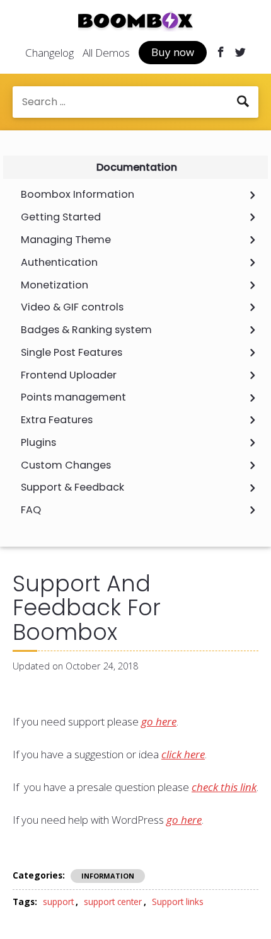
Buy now (172, 52)
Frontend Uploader (69, 375)
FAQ (31, 510)
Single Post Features (71, 353)
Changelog (49, 52)
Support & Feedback (72, 487)
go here (158, 721)
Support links (178, 902)
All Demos (106, 52)
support (58, 902)
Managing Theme (66, 240)
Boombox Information (77, 195)
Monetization (54, 285)
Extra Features (57, 420)
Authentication (59, 263)
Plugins (38, 443)
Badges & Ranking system (86, 330)
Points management (73, 397)
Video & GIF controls (72, 307)
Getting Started (61, 217)
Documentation (136, 167)
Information (107, 875)
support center (113, 902)
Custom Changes (66, 465)
